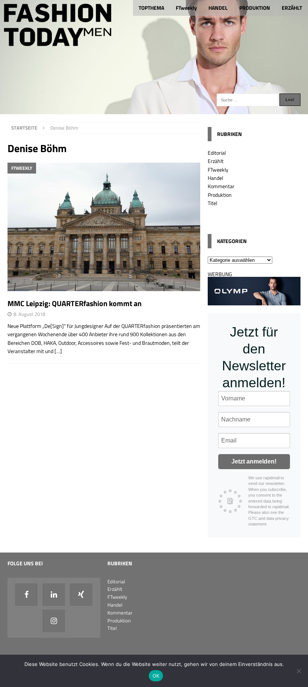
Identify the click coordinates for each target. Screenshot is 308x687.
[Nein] (298, 671)
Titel (212, 203)
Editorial (217, 153)
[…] (58, 351)
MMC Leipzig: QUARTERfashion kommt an (75, 303)
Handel (215, 178)
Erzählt (215, 161)
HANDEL (218, 8)
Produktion (220, 195)
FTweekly (186, 8)
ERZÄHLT (292, 8)
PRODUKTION (254, 8)
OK (156, 676)
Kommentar (221, 186)
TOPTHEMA (151, 8)
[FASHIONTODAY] (154, 109)
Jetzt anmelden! (253, 461)
